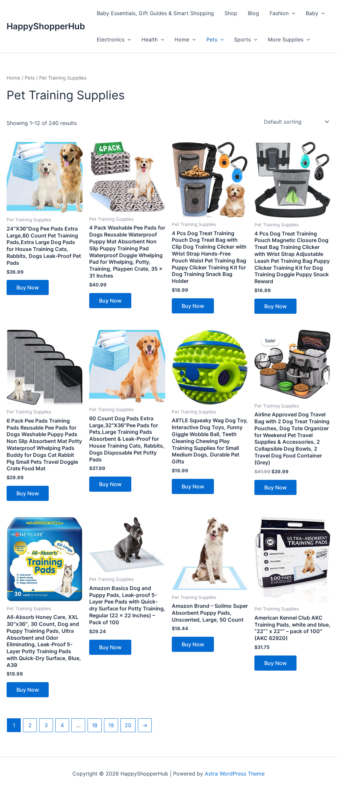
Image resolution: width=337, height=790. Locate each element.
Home (181, 39)
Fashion (279, 13)
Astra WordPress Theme (235, 773)
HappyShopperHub (46, 26)
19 (111, 725)
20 (128, 725)
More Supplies (285, 39)
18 (94, 725)
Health (150, 39)
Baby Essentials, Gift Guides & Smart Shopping (155, 13)
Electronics (110, 39)
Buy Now (27, 287)
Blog (253, 13)
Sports (242, 39)
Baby (312, 13)
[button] (292, 13)
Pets (211, 39)
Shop (230, 13)
